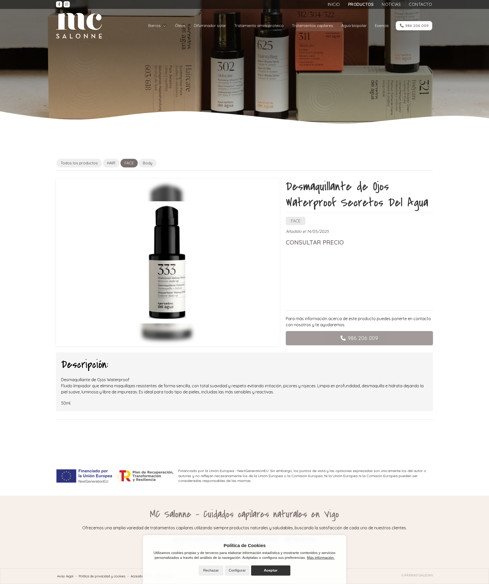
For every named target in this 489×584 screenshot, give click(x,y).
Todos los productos (79, 163)
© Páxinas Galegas (417, 575)
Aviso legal (65, 576)
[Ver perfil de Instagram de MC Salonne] (67, 4)
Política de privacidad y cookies (102, 576)
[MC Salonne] (79, 25)
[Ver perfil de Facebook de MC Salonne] (59, 4)
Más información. (321, 557)
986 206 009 (363, 338)
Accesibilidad (140, 576)
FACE (296, 220)
